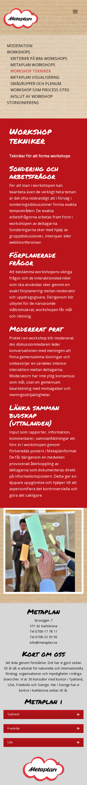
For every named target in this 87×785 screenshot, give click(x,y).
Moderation (20, 45)
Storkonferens (23, 102)
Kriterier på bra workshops (38, 58)
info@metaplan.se (44, 642)
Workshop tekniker (30, 71)
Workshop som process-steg (39, 89)
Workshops (18, 52)
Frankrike (13, 728)
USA (10, 742)
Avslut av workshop (31, 96)
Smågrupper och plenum (35, 83)
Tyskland (13, 714)
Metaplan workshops (32, 64)
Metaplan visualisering (35, 77)
